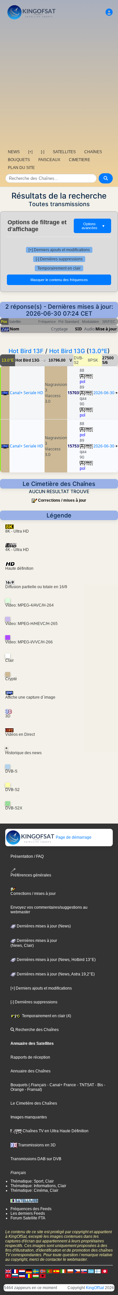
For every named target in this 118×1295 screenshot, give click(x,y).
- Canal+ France (61, 1085)
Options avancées (93, 226)
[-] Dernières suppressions (59, 259)
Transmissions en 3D (36, 1145)
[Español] (56, 1271)
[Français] (15, 1271)
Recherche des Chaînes (36, 1029)
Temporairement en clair (59, 268)
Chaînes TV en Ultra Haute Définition (55, 1131)
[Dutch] (22, 1271)
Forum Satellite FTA (27, 1218)
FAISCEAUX (49, 159)
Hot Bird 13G (67, 351)
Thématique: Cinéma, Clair (34, 1190)
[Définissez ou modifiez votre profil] (109, 12)
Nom (14, 329)
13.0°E (98, 351)
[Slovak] (84, 1271)
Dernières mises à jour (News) (43, 926)
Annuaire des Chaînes (30, 1071)
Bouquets (19, 1085)
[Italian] (63, 1271)
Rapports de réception (30, 1057)
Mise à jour (106, 329)
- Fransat (32, 1089)
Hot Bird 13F (26, 351)
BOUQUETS (19, 159)
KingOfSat (95, 1287)
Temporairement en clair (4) (46, 1016)
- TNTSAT (85, 1085)
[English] (8, 1271)
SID (78, 329)
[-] (42, 152)
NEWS (14, 152)
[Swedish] (36, 1271)
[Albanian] (43, 1275)
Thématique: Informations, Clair (38, 1186)
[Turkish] (8, 1275)
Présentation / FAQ (27, 856)
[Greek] (91, 1271)
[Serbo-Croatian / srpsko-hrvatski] (22, 1275)
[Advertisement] (59, 84)
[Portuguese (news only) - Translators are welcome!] (49, 1271)
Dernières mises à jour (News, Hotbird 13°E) (56, 959)
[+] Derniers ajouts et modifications (59, 250)
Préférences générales (30, 875)
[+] (30, 152)
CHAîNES (93, 152)
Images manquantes (28, 1117)
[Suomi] (98, 1271)
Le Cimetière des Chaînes (33, 1103)
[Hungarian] (36, 1275)
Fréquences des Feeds (30, 1209)
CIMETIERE (79, 159)
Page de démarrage (73, 837)
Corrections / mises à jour (62, 500)
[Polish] (70, 1271)
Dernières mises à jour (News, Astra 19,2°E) (55, 974)
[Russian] (15, 1275)
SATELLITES (64, 152)
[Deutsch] (29, 1271)
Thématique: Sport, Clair (32, 1181)
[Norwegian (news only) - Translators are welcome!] (43, 1271)
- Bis (98, 1085)
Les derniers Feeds (27, 1213)
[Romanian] (29, 1275)
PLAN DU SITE (21, 167)
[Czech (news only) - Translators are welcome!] (77, 1271)
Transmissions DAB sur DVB (35, 1159)
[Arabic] (105, 1271)
